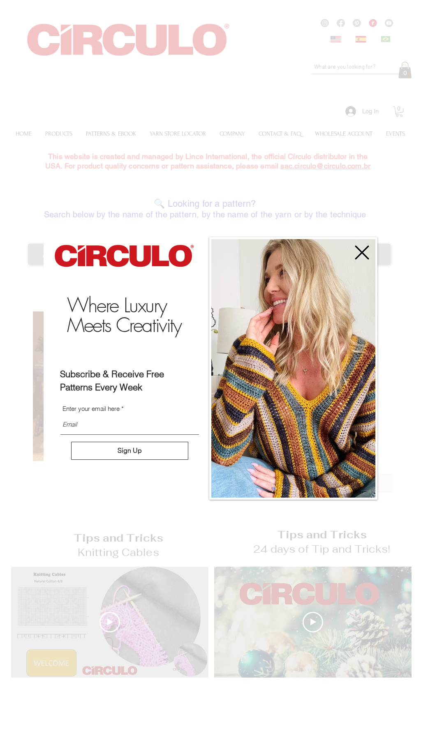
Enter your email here (91, 409)
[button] (362, 252)
